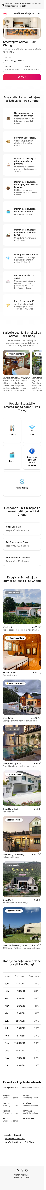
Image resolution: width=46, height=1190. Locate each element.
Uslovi (27, 1177)
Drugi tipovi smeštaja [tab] (31, 1087)
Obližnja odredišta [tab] (10, 1087)
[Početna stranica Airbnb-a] (5, 13)
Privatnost (18, 1177)
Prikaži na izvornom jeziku (15, 6)
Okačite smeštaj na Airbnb (26, 13)
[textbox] (12, 69)
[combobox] (22, 60)
